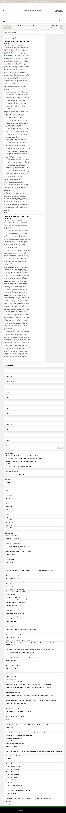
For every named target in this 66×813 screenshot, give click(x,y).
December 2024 (9, 522)
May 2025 (8, 517)
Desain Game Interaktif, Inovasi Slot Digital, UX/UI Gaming (18, 551)
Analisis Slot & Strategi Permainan (13, 543)
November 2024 (9, 525)
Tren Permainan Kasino (11, 796)
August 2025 (8, 509)
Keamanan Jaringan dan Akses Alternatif (14, 634)
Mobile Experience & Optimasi (12, 663)
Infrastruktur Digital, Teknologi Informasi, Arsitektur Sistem (18, 600)
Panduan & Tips (9, 673)
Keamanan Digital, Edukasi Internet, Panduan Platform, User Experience (21, 629)
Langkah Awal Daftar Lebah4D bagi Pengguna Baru (46, 1)
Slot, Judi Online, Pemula (11, 740)
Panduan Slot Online (10, 698)
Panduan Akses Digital (11, 676)
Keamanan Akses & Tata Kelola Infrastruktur (15, 618)
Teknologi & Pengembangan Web (13, 774)
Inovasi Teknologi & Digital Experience (14, 608)
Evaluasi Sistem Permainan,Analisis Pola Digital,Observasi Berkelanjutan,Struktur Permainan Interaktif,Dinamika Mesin (31, 573)
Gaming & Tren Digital (10, 583)
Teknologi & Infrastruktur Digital (13, 766)
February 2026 (9, 493)
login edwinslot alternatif (11, 655)
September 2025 (9, 506)
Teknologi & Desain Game (11, 763)
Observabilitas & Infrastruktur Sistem (14, 665)
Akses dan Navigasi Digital (12, 535)
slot (7, 371)
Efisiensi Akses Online (11, 567)
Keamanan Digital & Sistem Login (13, 626)
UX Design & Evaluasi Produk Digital (13, 804)
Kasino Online (9, 610)
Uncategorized (9, 801)
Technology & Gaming (10, 761)
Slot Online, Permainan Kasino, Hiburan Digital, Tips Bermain (19, 735)
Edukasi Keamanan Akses (11, 554)
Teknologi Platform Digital (11, 793)
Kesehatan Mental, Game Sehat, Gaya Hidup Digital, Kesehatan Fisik (20, 647)
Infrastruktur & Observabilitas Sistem (14, 597)
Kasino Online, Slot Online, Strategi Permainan (16, 613)
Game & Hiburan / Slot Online (12, 578)
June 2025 (8, 514)
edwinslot (8, 557)
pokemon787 (9, 719)
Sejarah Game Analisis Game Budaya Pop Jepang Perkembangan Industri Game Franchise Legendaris (27, 722)
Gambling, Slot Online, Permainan (13, 575)
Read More (6, 212)
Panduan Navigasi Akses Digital (13, 692)
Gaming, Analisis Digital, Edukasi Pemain (15, 589)
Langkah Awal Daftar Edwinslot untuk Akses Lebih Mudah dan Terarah (21, 461)
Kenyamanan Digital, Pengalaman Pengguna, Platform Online (19, 640)
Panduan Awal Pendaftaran (11, 679)
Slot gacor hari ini (10, 381)
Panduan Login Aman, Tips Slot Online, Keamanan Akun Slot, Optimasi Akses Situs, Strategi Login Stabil (28, 684)
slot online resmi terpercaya (12, 730)
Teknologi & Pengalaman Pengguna (13, 771)
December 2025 (9, 498)
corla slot (17, 230)
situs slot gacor (9, 387)
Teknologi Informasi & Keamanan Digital (14, 785)
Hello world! (21, 474)
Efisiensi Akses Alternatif (11, 565)
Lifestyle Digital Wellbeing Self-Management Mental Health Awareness (21, 652)
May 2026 (8, 484)
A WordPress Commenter (11, 474)
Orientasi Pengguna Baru (11, 668)
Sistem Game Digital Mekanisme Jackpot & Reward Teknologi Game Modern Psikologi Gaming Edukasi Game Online (31, 724)
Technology (8, 758)
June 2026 (8, 482)
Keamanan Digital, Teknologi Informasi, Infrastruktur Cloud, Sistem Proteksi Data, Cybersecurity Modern (28, 632)
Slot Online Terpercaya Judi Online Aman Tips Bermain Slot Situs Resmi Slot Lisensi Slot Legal (26, 732)
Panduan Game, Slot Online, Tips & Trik (14, 681)
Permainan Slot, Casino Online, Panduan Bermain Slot (17, 716)
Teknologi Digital (9, 782)
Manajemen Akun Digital (11, 660)
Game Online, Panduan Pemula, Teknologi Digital (16, 581)
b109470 (7, 45)
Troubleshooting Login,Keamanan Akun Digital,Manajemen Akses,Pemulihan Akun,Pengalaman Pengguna (28, 798)
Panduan (8, 671)
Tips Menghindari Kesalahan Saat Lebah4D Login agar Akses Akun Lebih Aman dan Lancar (25, 458)
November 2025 (9, 501)
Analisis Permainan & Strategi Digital (14, 540)
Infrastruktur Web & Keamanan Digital (14, 605)
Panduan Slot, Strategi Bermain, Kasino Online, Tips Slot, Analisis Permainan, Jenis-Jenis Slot (26, 706)
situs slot (8, 419)
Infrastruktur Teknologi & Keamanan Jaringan (15, 602)
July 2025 (8, 511)
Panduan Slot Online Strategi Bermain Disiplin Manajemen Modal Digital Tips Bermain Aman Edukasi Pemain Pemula (31, 700)
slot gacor (8, 397)
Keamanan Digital (10, 624)
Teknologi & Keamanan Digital (12, 769)
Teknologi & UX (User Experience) (13, 779)
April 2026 (8, 487)
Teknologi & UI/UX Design (11, 777)
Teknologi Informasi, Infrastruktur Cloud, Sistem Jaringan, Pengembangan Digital (23, 788)
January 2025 (9, 519)
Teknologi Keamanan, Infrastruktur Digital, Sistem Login (18, 790)
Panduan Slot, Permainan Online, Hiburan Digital (16, 703)
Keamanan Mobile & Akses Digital (13, 637)
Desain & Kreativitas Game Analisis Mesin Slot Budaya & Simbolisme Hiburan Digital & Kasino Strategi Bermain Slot (31, 549)
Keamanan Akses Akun (11, 621)
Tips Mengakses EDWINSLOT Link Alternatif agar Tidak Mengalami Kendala (22, 455)
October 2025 (9, 503)
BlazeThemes (21, 810)
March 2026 (8, 490)
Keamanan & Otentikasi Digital (12, 616)
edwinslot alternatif (10, 559)
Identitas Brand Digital (10, 594)
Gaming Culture (9, 586)
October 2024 (9, 527)
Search (7, 445)
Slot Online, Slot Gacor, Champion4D (14, 738)
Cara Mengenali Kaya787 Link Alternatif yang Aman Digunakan (19, 466)
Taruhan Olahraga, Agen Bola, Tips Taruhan (15, 755)
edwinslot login (9, 562)
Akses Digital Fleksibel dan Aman (13, 538)
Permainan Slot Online (11, 714)
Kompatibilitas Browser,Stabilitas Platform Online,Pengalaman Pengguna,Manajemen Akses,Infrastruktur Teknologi (30, 649)
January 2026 (9, 495)
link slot (7, 392)
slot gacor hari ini (10, 376)
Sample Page (31, 21)
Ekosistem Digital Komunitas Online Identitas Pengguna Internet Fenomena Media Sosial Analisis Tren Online (29, 570)
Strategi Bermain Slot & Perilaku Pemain (14, 749)
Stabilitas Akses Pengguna (11, 746)
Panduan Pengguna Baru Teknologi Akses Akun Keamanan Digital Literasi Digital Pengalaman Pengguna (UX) (29, 695)
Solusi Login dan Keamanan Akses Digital (15, 743)
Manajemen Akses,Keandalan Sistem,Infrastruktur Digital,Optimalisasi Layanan (23, 657)
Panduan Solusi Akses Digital (12, 708)
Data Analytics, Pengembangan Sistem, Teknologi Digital (18, 546)
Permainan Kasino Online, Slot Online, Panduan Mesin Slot (18, 711)
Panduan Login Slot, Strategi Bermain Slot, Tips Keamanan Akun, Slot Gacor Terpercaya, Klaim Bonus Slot (28, 687)
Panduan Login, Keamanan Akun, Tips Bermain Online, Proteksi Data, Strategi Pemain (24, 689)
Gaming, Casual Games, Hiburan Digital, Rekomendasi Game (19, 591)
